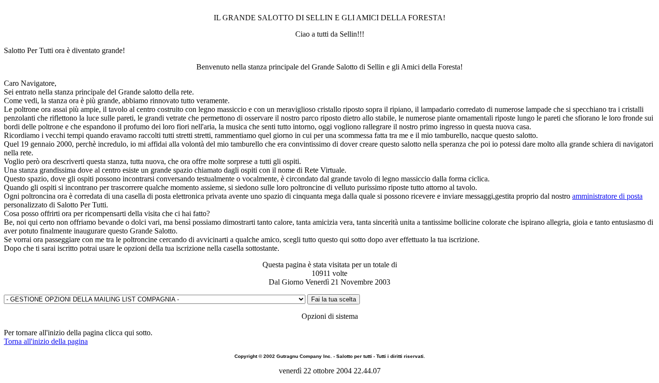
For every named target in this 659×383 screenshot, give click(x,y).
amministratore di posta (607, 196)
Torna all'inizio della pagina (46, 341)
